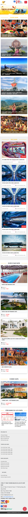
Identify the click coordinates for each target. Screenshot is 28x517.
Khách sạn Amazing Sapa (8, 284)
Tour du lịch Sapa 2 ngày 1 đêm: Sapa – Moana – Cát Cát (12, 55)
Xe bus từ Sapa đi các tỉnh (6, 477)
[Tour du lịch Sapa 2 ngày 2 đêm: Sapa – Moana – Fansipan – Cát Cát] (14, 86)
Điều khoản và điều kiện (5, 436)
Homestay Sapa (4, 461)
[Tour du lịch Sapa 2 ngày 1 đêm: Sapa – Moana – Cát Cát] (14, 47)
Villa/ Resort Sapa (4, 468)
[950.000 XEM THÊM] (14, 173)
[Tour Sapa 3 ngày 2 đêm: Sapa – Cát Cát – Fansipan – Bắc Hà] (14, 28)
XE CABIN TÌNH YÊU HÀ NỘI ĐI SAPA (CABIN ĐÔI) (13, 159)
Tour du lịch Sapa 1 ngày (5, 447)
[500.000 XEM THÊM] (14, 196)
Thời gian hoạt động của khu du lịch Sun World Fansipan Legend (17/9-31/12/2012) (20, 424)
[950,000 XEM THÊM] (14, 243)
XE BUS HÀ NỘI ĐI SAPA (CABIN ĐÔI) (10, 252)
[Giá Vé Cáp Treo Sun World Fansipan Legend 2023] (7, 416)
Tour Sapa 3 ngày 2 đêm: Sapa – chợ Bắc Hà (13, 132)
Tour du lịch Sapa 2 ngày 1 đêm (6, 449)
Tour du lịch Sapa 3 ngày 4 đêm (6, 454)
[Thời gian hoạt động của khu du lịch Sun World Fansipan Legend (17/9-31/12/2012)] (20, 416)
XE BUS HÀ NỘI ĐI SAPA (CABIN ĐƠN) (10, 206)
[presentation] (2, 420)
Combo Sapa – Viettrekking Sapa (10, 400)
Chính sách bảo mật (4, 440)
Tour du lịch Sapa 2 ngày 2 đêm (6, 450)
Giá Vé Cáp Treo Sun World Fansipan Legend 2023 (7, 423)
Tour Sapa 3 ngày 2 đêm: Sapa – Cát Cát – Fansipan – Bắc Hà (13, 35)
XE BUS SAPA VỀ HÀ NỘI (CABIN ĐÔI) (10, 183)
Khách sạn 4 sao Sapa (5, 464)
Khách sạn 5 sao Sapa (5, 466)
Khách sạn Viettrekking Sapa (9, 311)
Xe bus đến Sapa (4, 475)
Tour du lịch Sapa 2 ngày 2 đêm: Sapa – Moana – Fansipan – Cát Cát (12, 93)
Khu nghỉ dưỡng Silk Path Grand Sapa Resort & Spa (13, 339)
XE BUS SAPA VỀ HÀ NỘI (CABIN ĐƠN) (10, 229)
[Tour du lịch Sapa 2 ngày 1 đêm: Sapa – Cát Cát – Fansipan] (14, 66)
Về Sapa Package (4, 435)
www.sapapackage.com (8, 496)
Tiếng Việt (19, 2)
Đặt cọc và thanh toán (5, 438)
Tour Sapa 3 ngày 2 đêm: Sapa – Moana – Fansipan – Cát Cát (12, 112)
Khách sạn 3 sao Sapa (5, 463)
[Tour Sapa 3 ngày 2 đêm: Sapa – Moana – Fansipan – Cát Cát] (14, 105)
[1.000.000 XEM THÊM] (14, 149)
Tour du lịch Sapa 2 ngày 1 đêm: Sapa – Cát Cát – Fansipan (13, 74)
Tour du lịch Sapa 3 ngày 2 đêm (6, 452)
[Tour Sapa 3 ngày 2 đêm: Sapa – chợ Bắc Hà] (14, 124)
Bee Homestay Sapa (7, 367)
